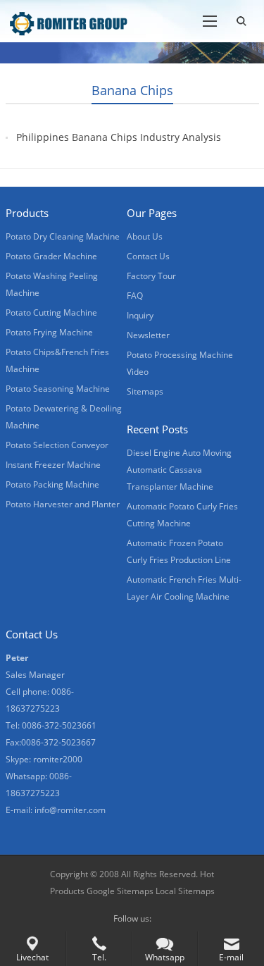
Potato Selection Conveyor (57, 445)
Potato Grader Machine (51, 256)
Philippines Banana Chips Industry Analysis (118, 137)
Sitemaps (145, 391)
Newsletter (148, 335)
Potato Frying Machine (49, 332)
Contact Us (148, 256)
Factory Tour (151, 276)
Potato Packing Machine (52, 484)
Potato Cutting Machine (51, 312)
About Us (145, 236)
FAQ (135, 296)
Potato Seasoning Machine (58, 389)
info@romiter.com (70, 810)
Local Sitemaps (185, 891)
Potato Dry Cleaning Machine (63, 236)
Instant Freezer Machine (53, 465)
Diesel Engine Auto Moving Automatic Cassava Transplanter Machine (179, 470)
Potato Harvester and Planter (63, 504)
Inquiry (140, 315)
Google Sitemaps (120, 891)
